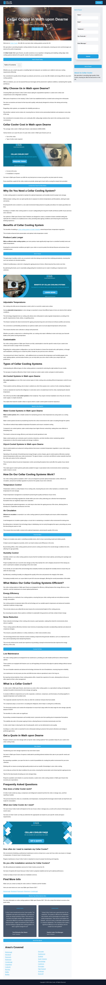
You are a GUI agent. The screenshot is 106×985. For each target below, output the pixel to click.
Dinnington (41, 966)
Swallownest (41, 954)
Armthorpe (41, 971)
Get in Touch (37, 253)
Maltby (7, 972)
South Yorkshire (42, 959)
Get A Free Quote (37, 940)
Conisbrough (34, 891)
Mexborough (6, 891)
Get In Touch (88, 66)
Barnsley (7, 969)
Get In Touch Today (37, 59)
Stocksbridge (41, 961)
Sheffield (40, 956)
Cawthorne (41, 964)
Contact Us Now (37, 649)
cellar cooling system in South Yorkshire (29, 229)
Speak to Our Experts (37, 406)
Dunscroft (40, 974)
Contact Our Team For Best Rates (37, 185)
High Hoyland (42, 969)
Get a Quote (36, 29)
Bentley (7, 974)
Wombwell (14, 891)
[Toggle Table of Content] (18, 65)
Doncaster (41, 951)
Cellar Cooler (13, 43)
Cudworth (8, 967)
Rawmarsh (20, 891)
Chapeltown (8, 964)
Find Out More (37, 534)
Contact (99, 2)
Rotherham (27, 891)
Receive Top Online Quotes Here (37, 896)
